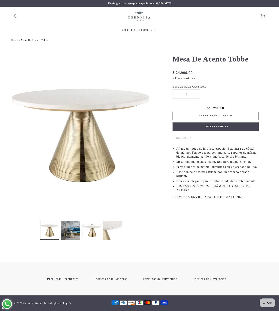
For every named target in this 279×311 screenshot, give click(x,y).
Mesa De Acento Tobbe (34, 40)
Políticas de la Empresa (111, 278)
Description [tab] (182, 138)
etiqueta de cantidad (189, 86)
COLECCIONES (137, 30)
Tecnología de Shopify (57, 303)
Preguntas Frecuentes (62, 278)
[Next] (152, 133)
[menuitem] (139, 30)
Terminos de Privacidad (160, 278)
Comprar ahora (216, 126)
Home (14, 40)
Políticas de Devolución (209, 278)
